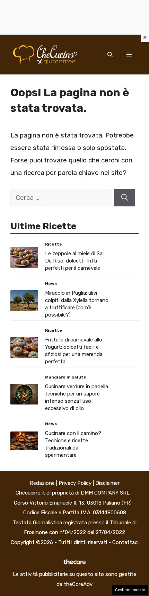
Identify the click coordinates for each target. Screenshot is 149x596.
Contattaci (125, 542)
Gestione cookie (130, 590)
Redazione (42, 483)
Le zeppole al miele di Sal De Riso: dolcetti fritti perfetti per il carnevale (74, 260)
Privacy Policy (75, 483)
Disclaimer (107, 483)
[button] (110, 54)
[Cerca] (124, 198)
